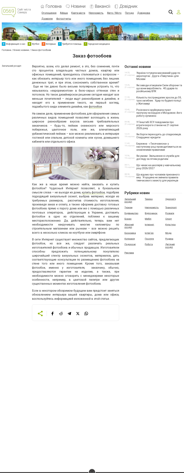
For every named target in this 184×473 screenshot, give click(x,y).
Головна (54, 6)
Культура (170, 224)
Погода (129, 12)
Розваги (169, 213)
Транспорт (171, 207)
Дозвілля (47, 18)
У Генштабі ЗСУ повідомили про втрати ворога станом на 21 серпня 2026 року (157, 125)
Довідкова (143, 12)
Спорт (168, 218)
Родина (169, 238)
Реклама (129, 252)
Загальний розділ (130, 200)
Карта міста (78, 12)
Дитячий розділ (170, 246)
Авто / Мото (114, 12)
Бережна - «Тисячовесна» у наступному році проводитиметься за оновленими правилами (158, 146)
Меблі (148, 218)
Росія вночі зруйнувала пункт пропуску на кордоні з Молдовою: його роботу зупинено (159, 112)
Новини (78, 6)
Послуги (149, 238)
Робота (149, 244)
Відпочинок (151, 213)
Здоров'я (170, 199)
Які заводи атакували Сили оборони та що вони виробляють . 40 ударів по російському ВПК (159, 88)
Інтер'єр (149, 233)
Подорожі (130, 244)
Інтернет (149, 224)
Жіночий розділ (129, 226)
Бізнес (128, 218)
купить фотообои (93, 192)
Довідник (128, 6)
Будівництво (131, 213)
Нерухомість (96, 12)
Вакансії (102, 6)
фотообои (95, 106)
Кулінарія (130, 238)
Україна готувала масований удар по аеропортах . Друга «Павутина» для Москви (158, 75)
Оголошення (49, 12)
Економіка (130, 233)
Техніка (149, 199)
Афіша (64, 12)
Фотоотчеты (63, 18)
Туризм (128, 207)
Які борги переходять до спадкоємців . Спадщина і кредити (159, 136)
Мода (168, 233)
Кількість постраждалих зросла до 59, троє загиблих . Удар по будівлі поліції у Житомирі (158, 100)
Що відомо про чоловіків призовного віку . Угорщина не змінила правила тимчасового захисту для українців (158, 177)
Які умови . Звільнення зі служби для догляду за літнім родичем (157, 157)
